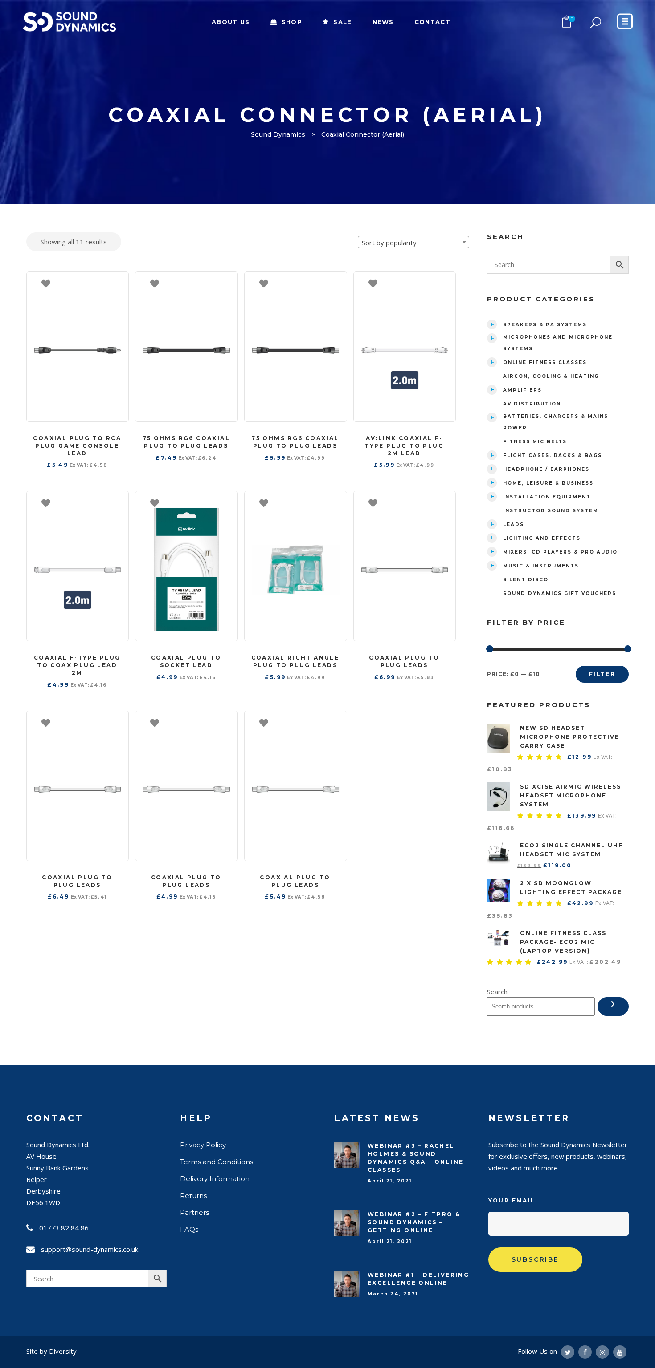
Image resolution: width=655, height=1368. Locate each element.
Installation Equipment (547, 497)
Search (497, 991)
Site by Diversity (51, 1351)
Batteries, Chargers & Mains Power (555, 422)
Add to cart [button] (117, 283)
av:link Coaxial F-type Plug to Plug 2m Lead (404, 446)
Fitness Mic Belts (535, 442)
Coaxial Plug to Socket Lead (186, 661)
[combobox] (413, 242)
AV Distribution (532, 404)
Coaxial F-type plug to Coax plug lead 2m (77, 665)
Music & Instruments (541, 566)
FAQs (189, 1229)
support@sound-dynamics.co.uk (89, 1249)
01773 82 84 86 (64, 1227)
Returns (193, 1195)
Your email (512, 1200)
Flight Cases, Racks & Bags (552, 455)
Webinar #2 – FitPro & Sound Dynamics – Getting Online (414, 1222)
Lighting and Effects (542, 538)
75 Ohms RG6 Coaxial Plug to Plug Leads (186, 442)
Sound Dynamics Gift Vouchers (559, 593)
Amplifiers (522, 390)
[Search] (613, 1006)
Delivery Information (215, 1178)
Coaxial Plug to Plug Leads (404, 661)
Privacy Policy (203, 1145)
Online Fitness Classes (545, 362)
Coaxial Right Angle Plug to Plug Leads (295, 661)
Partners (194, 1212)
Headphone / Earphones (546, 469)
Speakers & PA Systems (545, 325)
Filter (602, 674)
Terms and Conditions (216, 1162)
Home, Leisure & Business (548, 483)
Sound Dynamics (278, 134)
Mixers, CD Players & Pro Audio (560, 552)
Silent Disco (526, 580)
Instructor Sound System (550, 511)
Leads (513, 524)
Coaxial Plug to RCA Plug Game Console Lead (77, 446)
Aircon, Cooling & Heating (551, 376)
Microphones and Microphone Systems (558, 343)
